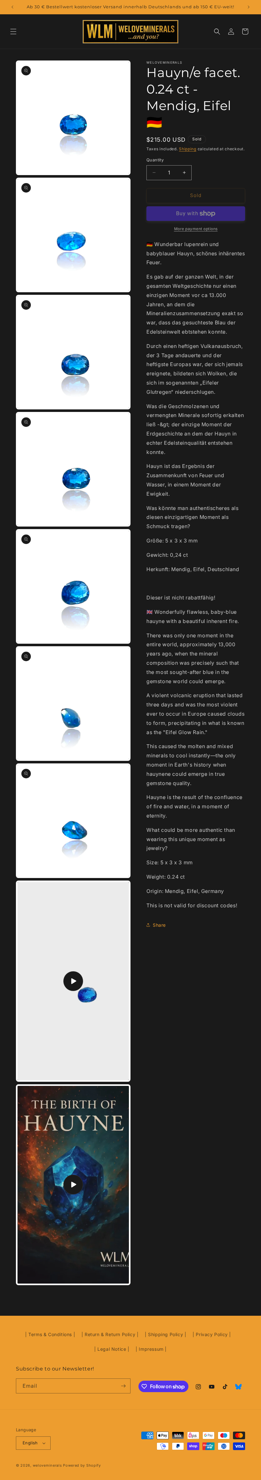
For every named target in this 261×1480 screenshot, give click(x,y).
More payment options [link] (196, 228)
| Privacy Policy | (212, 1334)
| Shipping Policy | (165, 1334)
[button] (13, 32)
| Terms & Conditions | (50, 1334)
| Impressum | (151, 1349)
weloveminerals (47, 1465)
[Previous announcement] (12, 7)
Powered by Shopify (82, 1465)
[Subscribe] (123, 1385)
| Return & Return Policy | (110, 1334)
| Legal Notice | (112, 1349)
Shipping (187, 148)
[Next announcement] (249, 7)
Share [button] (159, 925)
